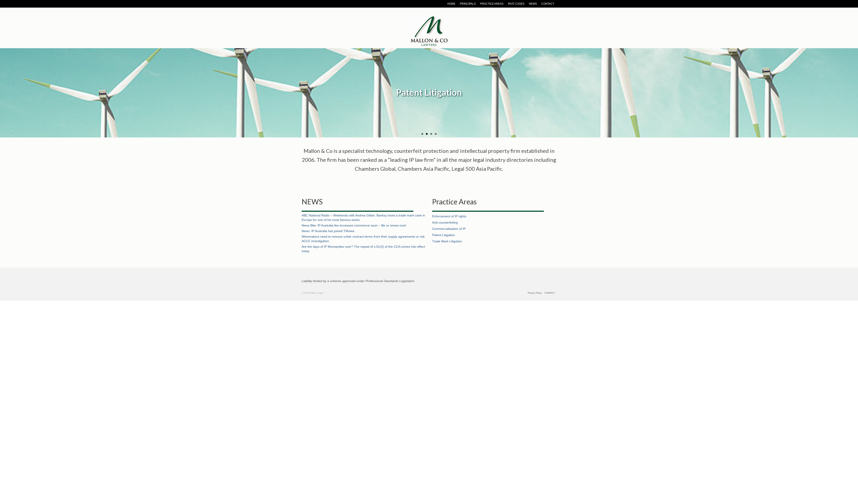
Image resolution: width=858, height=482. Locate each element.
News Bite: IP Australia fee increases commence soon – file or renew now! (354, 225)
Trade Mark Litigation (447, 241)
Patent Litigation (443, 235)
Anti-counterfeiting (445, 222)
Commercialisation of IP (449, 229)
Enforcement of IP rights (449, 216)
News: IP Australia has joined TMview (328, 231)
